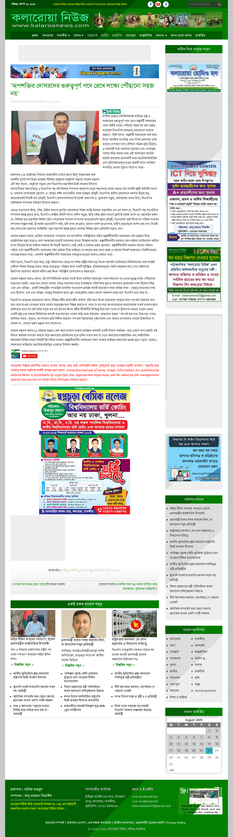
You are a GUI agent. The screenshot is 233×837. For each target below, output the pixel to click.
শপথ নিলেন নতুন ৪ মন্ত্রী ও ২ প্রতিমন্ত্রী (136, 696)
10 (170, 744)
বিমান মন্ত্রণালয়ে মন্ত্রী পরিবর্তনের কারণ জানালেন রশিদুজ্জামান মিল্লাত (84, 689)
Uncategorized (205, 691)
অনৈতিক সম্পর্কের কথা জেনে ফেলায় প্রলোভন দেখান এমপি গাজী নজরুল (33, 698)
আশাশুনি (200, 645)
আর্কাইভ (200, 35)
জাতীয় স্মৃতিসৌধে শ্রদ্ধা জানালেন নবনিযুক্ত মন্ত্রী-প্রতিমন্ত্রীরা (132, 675)
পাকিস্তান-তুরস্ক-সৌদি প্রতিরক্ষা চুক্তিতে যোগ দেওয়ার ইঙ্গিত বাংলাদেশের (81, 677)
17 (170, 750)
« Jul (170, 770)
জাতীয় (104, 35)
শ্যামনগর (175, 658)
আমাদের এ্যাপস (76, 823)
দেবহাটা (174, 652)
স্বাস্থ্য (197, 684)
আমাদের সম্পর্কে (54, 823)
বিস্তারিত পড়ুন (22, 665)
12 (186, 744)
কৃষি (197, 678)
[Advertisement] (84, 53)
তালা (172, 645)
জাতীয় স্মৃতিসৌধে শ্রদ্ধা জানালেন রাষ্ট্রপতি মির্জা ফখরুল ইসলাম (31, 675)
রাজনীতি (117, 35)
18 (178, 750)
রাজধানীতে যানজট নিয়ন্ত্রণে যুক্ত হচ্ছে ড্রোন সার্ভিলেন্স (84, 708)
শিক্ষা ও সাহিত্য (178, 697)
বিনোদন (174, 691)
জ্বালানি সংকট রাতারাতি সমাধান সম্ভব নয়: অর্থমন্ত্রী (34, 689)
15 (209, 744)
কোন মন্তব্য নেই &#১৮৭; (106, 570)
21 (201, 750)
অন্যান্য (160, 35)
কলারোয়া (47, 35)
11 (178, 744)
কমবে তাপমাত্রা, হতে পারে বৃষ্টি (32, 584)
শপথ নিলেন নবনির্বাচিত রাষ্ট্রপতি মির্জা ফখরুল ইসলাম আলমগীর (82, 698)
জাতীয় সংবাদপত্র (123, 823)
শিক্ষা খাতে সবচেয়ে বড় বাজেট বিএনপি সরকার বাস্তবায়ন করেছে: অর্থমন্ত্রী (133, 710)
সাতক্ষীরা (62, 35)
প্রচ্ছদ (35, 35)
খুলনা (173, 665)
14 (201, 744)
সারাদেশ (92, 35)
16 (216, 744)
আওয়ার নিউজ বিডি (22, 804)
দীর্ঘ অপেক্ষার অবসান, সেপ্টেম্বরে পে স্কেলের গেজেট (135, 689)
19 (186, 750)
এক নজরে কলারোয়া (99, 823)
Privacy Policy (176, 823)
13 (193, 744)
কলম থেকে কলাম (181, 35)
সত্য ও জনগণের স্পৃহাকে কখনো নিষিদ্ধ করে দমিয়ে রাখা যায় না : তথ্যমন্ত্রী (31, 710)
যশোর (77, 35)
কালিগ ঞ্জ (200, 658)
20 (193, 750)
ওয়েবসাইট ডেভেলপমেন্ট (149, 823)
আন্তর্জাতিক (145, 35)
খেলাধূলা (131, 35)
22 (209, 750)
